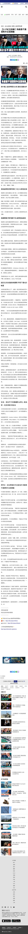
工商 (14, 902)
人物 (14, 881)
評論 (14, 879)
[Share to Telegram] (14, 60)
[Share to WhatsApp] (16, 60)
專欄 (14, 875)
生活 (14, 883)
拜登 (26, 686)
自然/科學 (14, 889)
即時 (12, 14)
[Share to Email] (18, 60)
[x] (11, 907)
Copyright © (4, 928)
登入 (16, 681)
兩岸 (23, 14)
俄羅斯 (2, 689)
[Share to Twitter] (12, 60)
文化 (14, 887)
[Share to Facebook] (11, 60)
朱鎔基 (21, 686)
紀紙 (14, 892)
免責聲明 (14, 927)
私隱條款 (20, 927)
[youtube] (14, 907)
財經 (14, 870)
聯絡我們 (9, 927)
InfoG (14, 873)
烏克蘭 (11, 686)
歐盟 (16, 686)
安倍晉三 (17, 687)
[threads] (8, 907)
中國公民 (8, 689)
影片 (14, 862)
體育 (14, 894)
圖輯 (14, 900)
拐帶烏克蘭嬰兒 (4, 687)
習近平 (6, 686)
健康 (14, 885)
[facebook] (5, 907)
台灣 (23, 687)
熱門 (16, 14)
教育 (14, 896)
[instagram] (2, 907)
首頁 (2, 14)
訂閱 (24, 681)
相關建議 (3, 927)
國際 (27, 14)
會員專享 (8, 14)
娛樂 (14, 898)
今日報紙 (14, 860)
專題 (14, 877)
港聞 (19, 14)
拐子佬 (11, 687)
